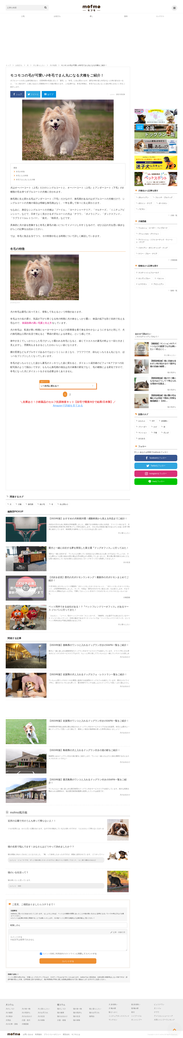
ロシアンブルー (144, 278)
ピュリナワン (159, 1004)
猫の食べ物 (77, 1008)
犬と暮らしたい (44, 1008)
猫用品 (91, 1016)
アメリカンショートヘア (163, 1016)
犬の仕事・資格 (12, 1024)
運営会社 (66, 1034)
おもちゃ (141, 421)
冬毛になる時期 (22, 175)
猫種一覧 (173, 290)
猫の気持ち (77, 1012)
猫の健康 (60, 1012)
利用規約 (38, 1034)
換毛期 (30, 504)
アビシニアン (159, 284)
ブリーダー (142, 426)
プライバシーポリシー (52, 1034)
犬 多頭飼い (113, 1004)
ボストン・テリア (145, 203)
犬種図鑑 (173, 260)
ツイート (35, 94)
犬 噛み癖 (112, 1008)
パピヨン (141, 209)
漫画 (126, 16)
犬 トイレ (157, 1008)
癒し (91, 16)
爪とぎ (166, 432)
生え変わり (64, 504)
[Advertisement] (91, 40)
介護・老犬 (26, 1020)
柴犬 (133, 1012)
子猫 (155, 432)
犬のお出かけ (27, 1016)
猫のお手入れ (94, 1012)
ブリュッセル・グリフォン (148, 233)
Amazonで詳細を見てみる (68, 405)
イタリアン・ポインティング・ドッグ (153, 247)
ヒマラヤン (142, 284)
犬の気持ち (26, 1012)
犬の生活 (41, 1016)
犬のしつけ (10, 1008)
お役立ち (57, 16)
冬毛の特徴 (20, 171)
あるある (141, 438)
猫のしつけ (61, 1008)
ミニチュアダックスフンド (119, 1016)
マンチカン (113, 1019)
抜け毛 (42, 504)
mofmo (91, 8)
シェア (19, 94)
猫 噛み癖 (135, 1008)
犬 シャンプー (136, 1019)
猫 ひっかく (113, 1012)
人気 (23, 16)
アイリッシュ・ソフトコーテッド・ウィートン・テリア (154, 240)
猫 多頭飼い (135, 1004)
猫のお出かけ (62, 1016)
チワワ (156, 1012)
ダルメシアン (143, 197)
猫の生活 (76, 1016)
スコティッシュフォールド (148, 272)
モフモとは (75, 1034)
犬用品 (8, 1020)
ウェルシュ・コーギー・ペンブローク (153, 228)
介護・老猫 (61, 1020)
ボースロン (163, 203)
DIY (153, 421)
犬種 (19, 504)
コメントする (68, 961)
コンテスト (160, 16)
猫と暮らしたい (95, 1008)
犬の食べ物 (26, 1008)
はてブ (50, 94)
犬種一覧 (173, 215)
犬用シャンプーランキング (164, 1019)
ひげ (155, 426)
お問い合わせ (28, 1034)
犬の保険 (41, 1020)
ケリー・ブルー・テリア (147, 253)
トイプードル (136, 1016)
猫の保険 (76, 1020)
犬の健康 (9, 1012)
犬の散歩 (9, 1016)
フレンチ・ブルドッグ (163, 197)
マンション (142, 432)
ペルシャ (160, 278)
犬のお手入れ (43, 1012)
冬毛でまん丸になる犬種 (25, 179)
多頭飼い (164, 421)
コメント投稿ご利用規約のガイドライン (59, 953)
